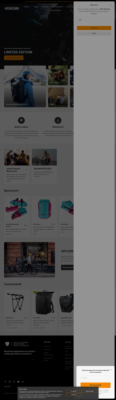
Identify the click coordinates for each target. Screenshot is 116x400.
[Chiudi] (111, 369)
